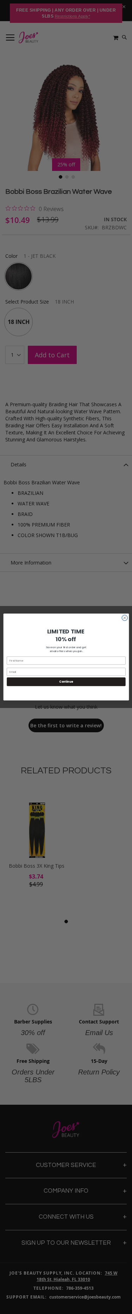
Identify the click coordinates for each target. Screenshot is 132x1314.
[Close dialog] (124, 618)
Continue (66, 682)
